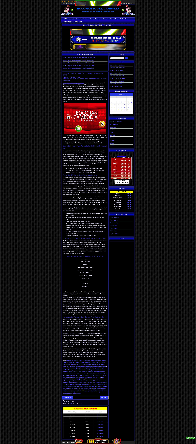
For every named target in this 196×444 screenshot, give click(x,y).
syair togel (101, 392)
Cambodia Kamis (104, 19)
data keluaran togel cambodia (93, 379)
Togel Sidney (113, 220)
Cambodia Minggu (67, 21)
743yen (112, 140)
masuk (71, 403)
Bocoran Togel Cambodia (87, 78)
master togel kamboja (101, 382)
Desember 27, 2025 (75, 77)
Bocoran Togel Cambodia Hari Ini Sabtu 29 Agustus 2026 (78, 60)
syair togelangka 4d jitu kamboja (72, 393)
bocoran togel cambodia (77, 375)
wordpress (113, 127)
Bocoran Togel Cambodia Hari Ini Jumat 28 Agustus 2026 (78, 62)
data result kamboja (93, 380)
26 (118, 110)
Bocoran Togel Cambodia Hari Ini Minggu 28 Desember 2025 (83, 74)
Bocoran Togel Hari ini (100, 78)
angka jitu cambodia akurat (76, 362)
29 (128, 110)
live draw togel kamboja (75, 382)
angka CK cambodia (84, 360)
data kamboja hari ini (78, 379)
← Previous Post (67, 397)
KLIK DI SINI (100, 415)
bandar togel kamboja (75, 371)
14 (124, 104)
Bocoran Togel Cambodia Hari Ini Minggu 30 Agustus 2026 (79, 57)
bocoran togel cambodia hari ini (93, 375)
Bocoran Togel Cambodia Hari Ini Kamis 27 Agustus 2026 (78, 65)
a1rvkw (112, 145)
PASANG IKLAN (78, 21)
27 (121, 110)
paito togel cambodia (68, 384)
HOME (65, 19)
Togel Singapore (114, 217)
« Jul (111, 114)
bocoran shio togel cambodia (92, 373)
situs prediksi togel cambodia (96, 390)
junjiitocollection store (116, 121)
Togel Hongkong (114, 223)
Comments (67, 80)
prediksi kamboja (101, 384)
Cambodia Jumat (114, 19)
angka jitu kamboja (89, 362)
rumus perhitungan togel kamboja (78, 390)
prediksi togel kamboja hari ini (84, 388)
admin (66, 77)
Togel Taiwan (113, 228)
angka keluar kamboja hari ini (92, 364)
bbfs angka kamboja (99, 371)
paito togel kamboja (80, 384)
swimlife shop (114, 124)
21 (124, 107)
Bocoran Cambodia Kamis (117, 67)
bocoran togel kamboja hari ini (79, 377)
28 (124, 110)
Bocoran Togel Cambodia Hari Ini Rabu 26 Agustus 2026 (78, 68)
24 (111, 110)
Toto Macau (113, 225)
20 (121, 107)
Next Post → (104, 397)
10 (111, 104)
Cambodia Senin (73, 19)
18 (115, 107)
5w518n (112, 135)
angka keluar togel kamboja (83, 366)
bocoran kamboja (78, 373)
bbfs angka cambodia (87, 371)
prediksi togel (98, 386)
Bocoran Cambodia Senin (117, 81)
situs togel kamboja (93, 392)
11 (114, 104)
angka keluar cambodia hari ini (75, 364)
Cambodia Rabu (93, 19)
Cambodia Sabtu (124, 19)
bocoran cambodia (68, 373)
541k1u (112, 132)
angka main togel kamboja (70, 368)
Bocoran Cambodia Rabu (117, 73)
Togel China (113, 231)
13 (121, 104)
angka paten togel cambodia (85, 368)
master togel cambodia (89, 382)
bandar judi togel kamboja (91, 369)
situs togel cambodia (81, 392)
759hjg (112, 143)
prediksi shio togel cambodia (71, 386)
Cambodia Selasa (83, 19)
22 (128, 107)
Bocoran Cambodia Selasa (117, 78)
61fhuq (112, 137)
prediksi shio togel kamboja (86, 386)
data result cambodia (82, 380)
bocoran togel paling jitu (94, 377)
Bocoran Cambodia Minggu (71, 78)
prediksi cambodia (91, 384)
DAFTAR (129, 193)
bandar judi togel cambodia (75, 369)
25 (115, 110)
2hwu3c (112, 129)
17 (111, 107)
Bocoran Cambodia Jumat (117, 65)
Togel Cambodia (114, 233)
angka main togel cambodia (98, 366)
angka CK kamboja (96, 360)
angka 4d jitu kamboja (72, 360)
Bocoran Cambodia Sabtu (117, 75)
